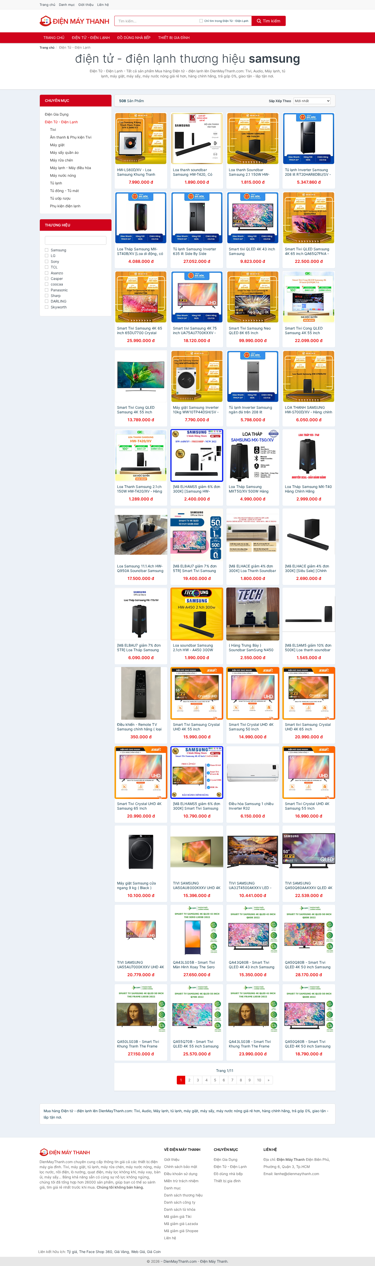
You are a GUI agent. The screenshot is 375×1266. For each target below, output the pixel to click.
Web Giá (138, 1251)
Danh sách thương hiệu (183, 1195)
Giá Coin (154, 1251)
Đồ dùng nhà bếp (134, 37)
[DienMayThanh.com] (75, 21)
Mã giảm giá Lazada (181, 1223)
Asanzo (57, 273)
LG (53, 255)
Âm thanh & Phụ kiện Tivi (70, 137)
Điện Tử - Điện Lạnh (91, 37)
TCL (54, 267)
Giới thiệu (86, 5)
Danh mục (67, 5)
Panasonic (59, 290)
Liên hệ (103, 5)
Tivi (53, 129)
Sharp (56, 295)
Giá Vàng (121, 1251)
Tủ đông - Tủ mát (64, 190)
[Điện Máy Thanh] (65, 1152)
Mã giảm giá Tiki (177, 1216)
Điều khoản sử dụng (180, 1174)
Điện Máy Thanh (213, 1261)
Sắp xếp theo (280, 101)
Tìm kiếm (270, 20)
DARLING (58, 301)
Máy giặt (57, 145)
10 (259, 1080)
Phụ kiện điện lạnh (65, 206)
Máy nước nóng (63, 175)
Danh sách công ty (179, 1202)
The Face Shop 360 (95, 1251)
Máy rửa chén (61, 160)
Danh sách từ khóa (179, 1209)
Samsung (58, 250)
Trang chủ (47, 5)
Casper (57, 278)
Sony (55, 261)
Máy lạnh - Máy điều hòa (70, 168)
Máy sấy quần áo (64, 152)
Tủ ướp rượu (60, 198)
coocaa (57, 284)
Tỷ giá (72, 1251)
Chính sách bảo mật (180, 1166)
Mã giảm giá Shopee (181, 1231)
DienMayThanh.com (180, 1261)
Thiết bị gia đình (174, 37)
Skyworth (59, 307)
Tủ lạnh (56, 183)
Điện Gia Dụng (57, 114)
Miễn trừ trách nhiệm (181, 1181)
